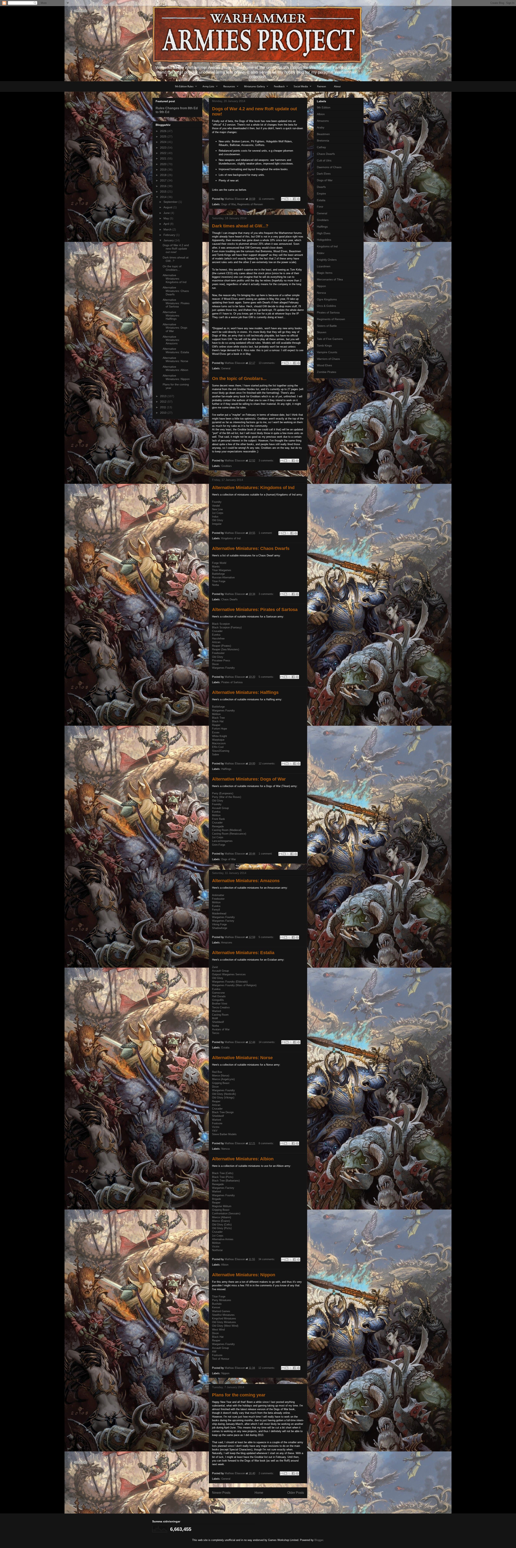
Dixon (215, 664)
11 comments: (267, 198)
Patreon (321, 86)
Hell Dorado (219, 996)
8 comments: (267, 1143)
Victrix (216, 1126)
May (166, 218)
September (170, 201)
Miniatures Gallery (254, 86)
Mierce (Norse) (220, 1075)
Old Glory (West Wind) (225, 1325)
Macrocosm (219, 743)
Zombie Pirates (326, 372)
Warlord (216, 1011)
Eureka (216, 634)
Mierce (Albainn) (221, 1217)
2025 (163, 136)
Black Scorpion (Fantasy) (227, 627)
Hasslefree (218, 638)
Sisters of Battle (327, 325)
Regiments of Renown (250, 204)
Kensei (216, 1307)
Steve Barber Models (224, 1134)
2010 (163, 412)
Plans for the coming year (238, 1394)
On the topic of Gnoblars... (239, 378)
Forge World (219, 562)
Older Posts (295, 1492)
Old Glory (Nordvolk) (224, 1093)
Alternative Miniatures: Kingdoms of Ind (253, 487)
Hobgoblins (324, 239)
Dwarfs (321, 186)
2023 (163, 147)
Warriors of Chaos (328, 358)
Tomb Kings (324, 345)
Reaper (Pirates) (221, 645)
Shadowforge (219, 928)
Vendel (216, 505)
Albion (224, 1264)
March (167, 229)
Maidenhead (219, 913)
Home (259, 1492)
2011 (163, 407)
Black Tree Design (223, 1112)
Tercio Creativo (221, 1007)
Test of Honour (220, 1358)
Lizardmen (323, 266)
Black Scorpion (221, 623)
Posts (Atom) (266, 1502)
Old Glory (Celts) (222, 1224)
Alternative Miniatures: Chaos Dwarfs (250, 548)
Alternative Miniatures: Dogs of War (249, 779)
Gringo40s (218, 999)
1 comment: (266, 532)
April (166, 223)
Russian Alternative (223, 577)
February (169, 234)
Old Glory (217, 520)
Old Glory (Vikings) (223, 1097)
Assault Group (220, 808)
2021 (163, 158)
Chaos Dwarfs (229, 599)
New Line (217, 509)
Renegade (218, 826)
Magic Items (324, 272)
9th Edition (323, 107)
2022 (163, 153)
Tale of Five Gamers (330, 338)
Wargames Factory (223, 920)
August (168, 207)
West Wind (218, 1329)
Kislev (320, 253)
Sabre (215, 754)
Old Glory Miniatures (224, 1322)
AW (214, 1351)
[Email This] (283, 199)
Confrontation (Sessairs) (226, 1213)
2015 (163, 191)
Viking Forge (219, 924)
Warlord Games (221, 1311)
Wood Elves (324, 365)
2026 (163, 131)
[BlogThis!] (287, 199)
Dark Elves (324, 173)
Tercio (215, 1033)
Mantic (216, 566)
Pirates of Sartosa (231, 682)
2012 (163, 401)
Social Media (301, 86)
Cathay (321, 147)
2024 (163, 142)
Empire (321, 193)
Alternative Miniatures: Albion (243, 1158)
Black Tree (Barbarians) (226, 1180)
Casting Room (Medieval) (226, 830)
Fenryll (216, 909)
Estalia (225, 1047)
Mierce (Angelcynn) (223, 1079)
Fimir (320, 206)
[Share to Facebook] (294, 199)
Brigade (216, 1198)
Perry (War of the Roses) (226, 796)
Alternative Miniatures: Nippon (243, 1274)
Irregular (217, 523)
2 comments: (267, 1473)
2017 (163, 180)
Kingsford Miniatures (224, 1318)
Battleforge (218, 573)
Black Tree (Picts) (222, 1176)
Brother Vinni (219, 1003)
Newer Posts (221, 1492)
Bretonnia (323, 140)
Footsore (217, 1123)
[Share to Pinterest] (298, 199)
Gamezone (218, 992)
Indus (215, 516)
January (169, 240)
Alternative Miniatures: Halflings (245, 692)
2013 (163, 396)
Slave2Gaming (220, 750)
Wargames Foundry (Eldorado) (230, 981)
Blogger (318, 1540)
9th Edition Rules (184, 86)
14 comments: (267, 1042)
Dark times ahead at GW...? (240, 225)
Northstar (217, 1250)
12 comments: (267, 763)
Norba (215, 584)
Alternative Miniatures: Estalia (243, 952)
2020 (163, 164)
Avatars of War (221, 1029)
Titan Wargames (221, 570)
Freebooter (218, 653)
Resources (229, 86)
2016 (163, 186)
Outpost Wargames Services (229, 974)
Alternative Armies (222, 1239)
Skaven (321, 332)
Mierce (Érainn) (221, 1220)
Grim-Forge (218, 844)
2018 (163, 175)
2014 (163, 197)
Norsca (225, 1148)
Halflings (226, 768)
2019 (163, 169)
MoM (215, 1018)
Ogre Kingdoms (327, 299)
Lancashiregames (222, 840)
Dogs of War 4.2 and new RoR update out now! (176, 249)
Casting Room (220, 1014)
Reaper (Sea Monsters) (225, 649)
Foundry (217, 501)
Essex (216, 732)
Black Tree (218, 717)
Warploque (218, 739)
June (167, 212)
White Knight (219, 736)
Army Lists (208, 86)
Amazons (226, 942)
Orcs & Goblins (326, 305)
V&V (214, 1130)
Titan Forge (218, 581)
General (225, 368)
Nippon (225, 1373)
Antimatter (218, 895)
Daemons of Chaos (329, 167)
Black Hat (218, 721)
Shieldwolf (218, 1021)
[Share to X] (291, 199)
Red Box (217, 1071)
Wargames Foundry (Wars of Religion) (234, 985)
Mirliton (216, 714)
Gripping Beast (220, 1083)
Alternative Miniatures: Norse (242, 1057)
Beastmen (323, 134)
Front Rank (218, 818)
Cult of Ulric (324, 160)
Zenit (215, 967)
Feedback (279, 86)
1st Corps (217, 512)
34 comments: (267, 1259)
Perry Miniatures (221, 1300)
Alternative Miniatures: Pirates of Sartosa (255, 609)
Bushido (217, 1303)
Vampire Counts (327, 352)
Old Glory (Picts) (222, 1228)
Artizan (216, 642)
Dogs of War (228, 204)
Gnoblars (226, 465)
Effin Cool (218, 746)
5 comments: (267, 676)
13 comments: (267, 362)
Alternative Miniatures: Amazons (246, 880)
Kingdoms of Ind (230, 538)
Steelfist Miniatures (223, 1314)
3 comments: (267, 460)
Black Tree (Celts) (222, 1173)
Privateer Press (221, 660)
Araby (320, 127)
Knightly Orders (327, 259)
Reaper (216, 725)
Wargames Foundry (223, 667)
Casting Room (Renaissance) (229, 833)
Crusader (217, 631)
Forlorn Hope (219, 728)
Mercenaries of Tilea (330, 279)
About (337, 86)
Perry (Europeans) (222, 793)
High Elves (323, 233)
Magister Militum (221, 1206)
